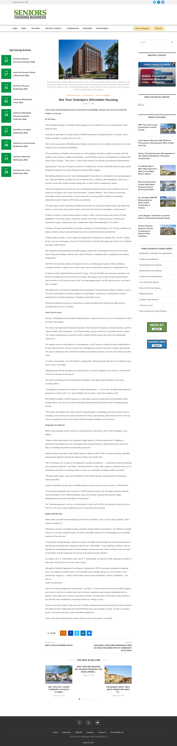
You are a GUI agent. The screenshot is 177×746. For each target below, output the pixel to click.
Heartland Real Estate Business (150, 265)
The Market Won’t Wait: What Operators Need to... (118, 689)
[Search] (172, 42)
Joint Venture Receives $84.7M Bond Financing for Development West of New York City (156, 143)
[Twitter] (154, 2)
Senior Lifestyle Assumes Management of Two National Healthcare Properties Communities (156, 155)
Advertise (90, 732)
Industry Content (53, 28)
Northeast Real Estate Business (150, 271)
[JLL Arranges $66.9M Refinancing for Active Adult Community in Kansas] (168, 201)
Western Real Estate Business (150, 288)
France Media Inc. (117, 732)
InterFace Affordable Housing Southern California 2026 (22, 116)
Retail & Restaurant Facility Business (153, 311)
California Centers (146, 305)
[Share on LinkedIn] (83, 633)
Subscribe (87, 28)
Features (35, 28)
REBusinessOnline (146, 294)
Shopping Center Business (148, 300)
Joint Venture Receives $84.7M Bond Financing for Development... (88, 669)
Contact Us (102, 732)
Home (15, 28)
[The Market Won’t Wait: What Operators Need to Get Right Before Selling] (118, 674)
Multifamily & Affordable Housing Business (155, 253)
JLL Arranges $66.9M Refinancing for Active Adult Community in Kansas (147, 202)
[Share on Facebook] (70, 633)
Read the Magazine (142, 28)
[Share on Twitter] (76, 633)
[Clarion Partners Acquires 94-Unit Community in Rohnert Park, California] (168, 230)
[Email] (162, 2)
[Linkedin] (158, 2)
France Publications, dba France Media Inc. (91, 737)
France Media (102, 28)
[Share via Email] (89, 633)
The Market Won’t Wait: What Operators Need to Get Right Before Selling (147, 170)
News (23, 28)
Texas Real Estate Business (149, 282)
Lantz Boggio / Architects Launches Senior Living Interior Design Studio (154, 216)
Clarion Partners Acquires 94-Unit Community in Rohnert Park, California (145, 231)
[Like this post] (64, 633)
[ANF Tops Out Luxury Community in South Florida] (58, 674)
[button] (49, 682)
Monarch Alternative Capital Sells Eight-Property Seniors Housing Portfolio (147, 186)
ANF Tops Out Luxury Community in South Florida (58, 689)
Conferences (73, 28)
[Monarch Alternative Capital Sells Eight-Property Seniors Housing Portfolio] (168, 186)
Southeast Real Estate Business (150, 276)
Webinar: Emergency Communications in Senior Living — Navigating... (156, 79)
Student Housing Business (148, 259)
